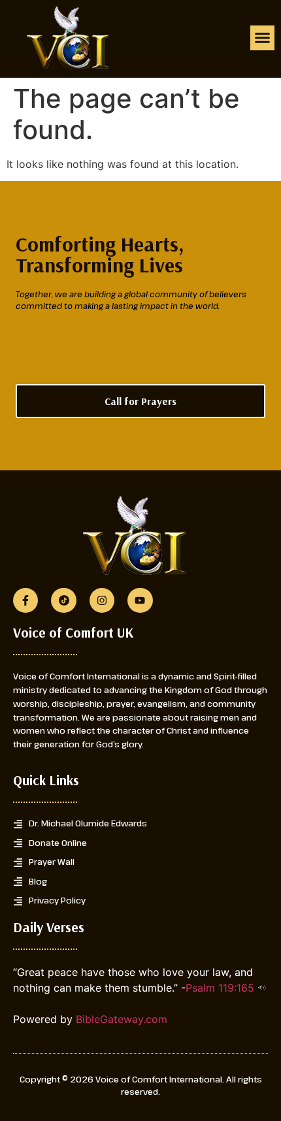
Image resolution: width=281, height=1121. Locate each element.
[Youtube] (139, 600)
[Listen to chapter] (261, 987)
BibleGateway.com (121, 1019)
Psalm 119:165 (220, 987)
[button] (262, 37)
